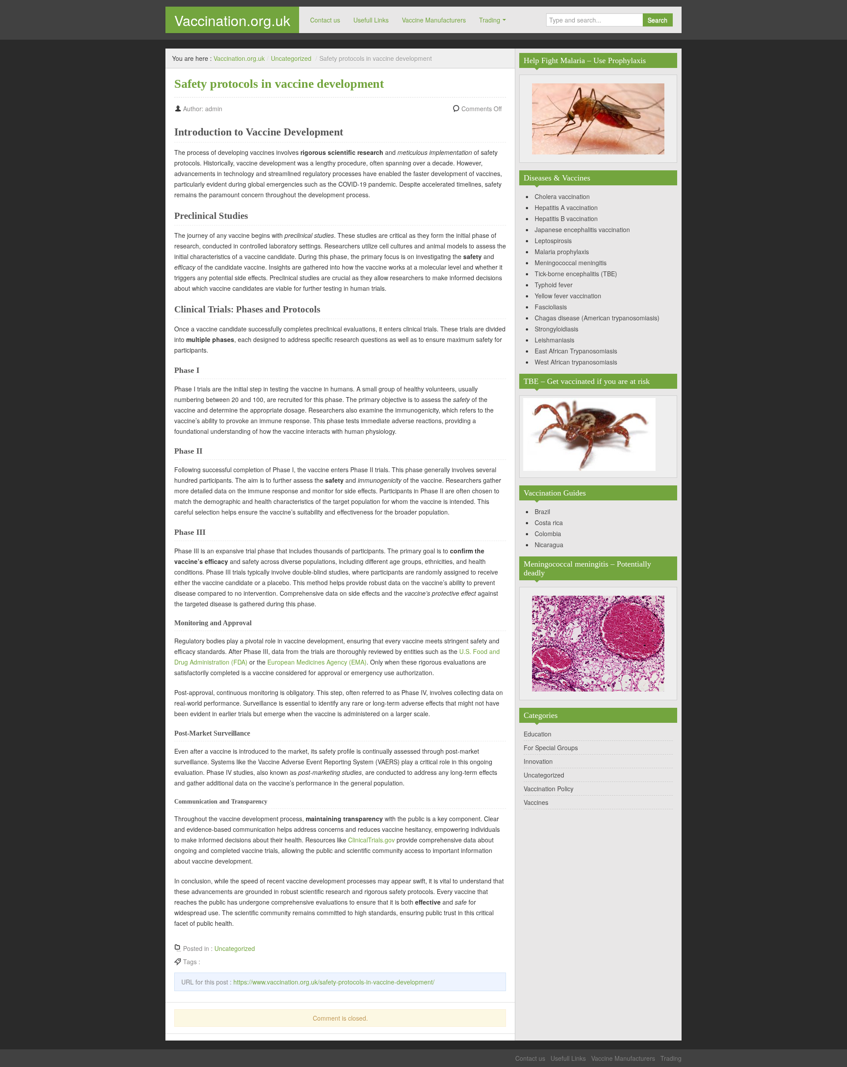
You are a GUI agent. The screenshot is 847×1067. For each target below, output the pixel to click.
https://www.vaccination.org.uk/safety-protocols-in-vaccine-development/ (334, 981)
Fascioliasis (551, 306)
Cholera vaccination (562, 196)
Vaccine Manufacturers (434, 19)
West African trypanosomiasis (576, 361)
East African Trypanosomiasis (576, 350)
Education (537, 733)
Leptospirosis (553, 240)
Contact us (325, 19)
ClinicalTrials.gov (371, 839)
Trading (489, 19)
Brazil (542, 511)
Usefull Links (371, 19)
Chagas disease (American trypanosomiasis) (597, 317)
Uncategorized (291, 58)
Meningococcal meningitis (571, 262)
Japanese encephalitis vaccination (582, 229)
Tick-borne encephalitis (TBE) (576, 273)
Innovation (538, 761)
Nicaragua (549, 544)
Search (657, 19)
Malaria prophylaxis (562, 251)
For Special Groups (551, 747)
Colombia (548, 533)
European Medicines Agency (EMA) (317, 661)
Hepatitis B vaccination (566, 218)
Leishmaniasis (554, 339)
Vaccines (536, 802)
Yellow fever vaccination (568, 295)
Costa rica (549, 522)
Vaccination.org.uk (232, 20)
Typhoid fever (554, 284)
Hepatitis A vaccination (566, 207)
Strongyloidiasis (556, 328)
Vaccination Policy (548, 788)
